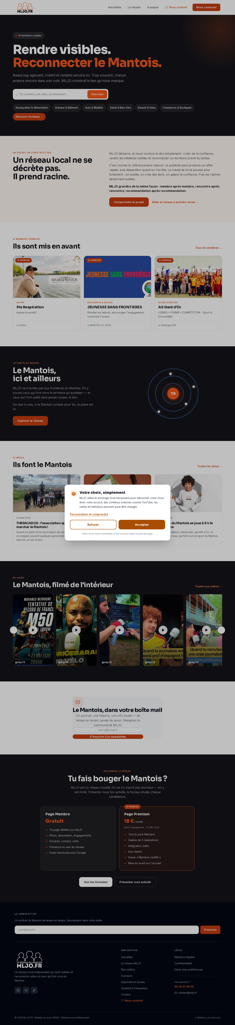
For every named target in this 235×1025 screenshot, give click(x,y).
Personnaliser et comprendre (89, 514)
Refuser (93, 524)
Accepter (142, 524)
